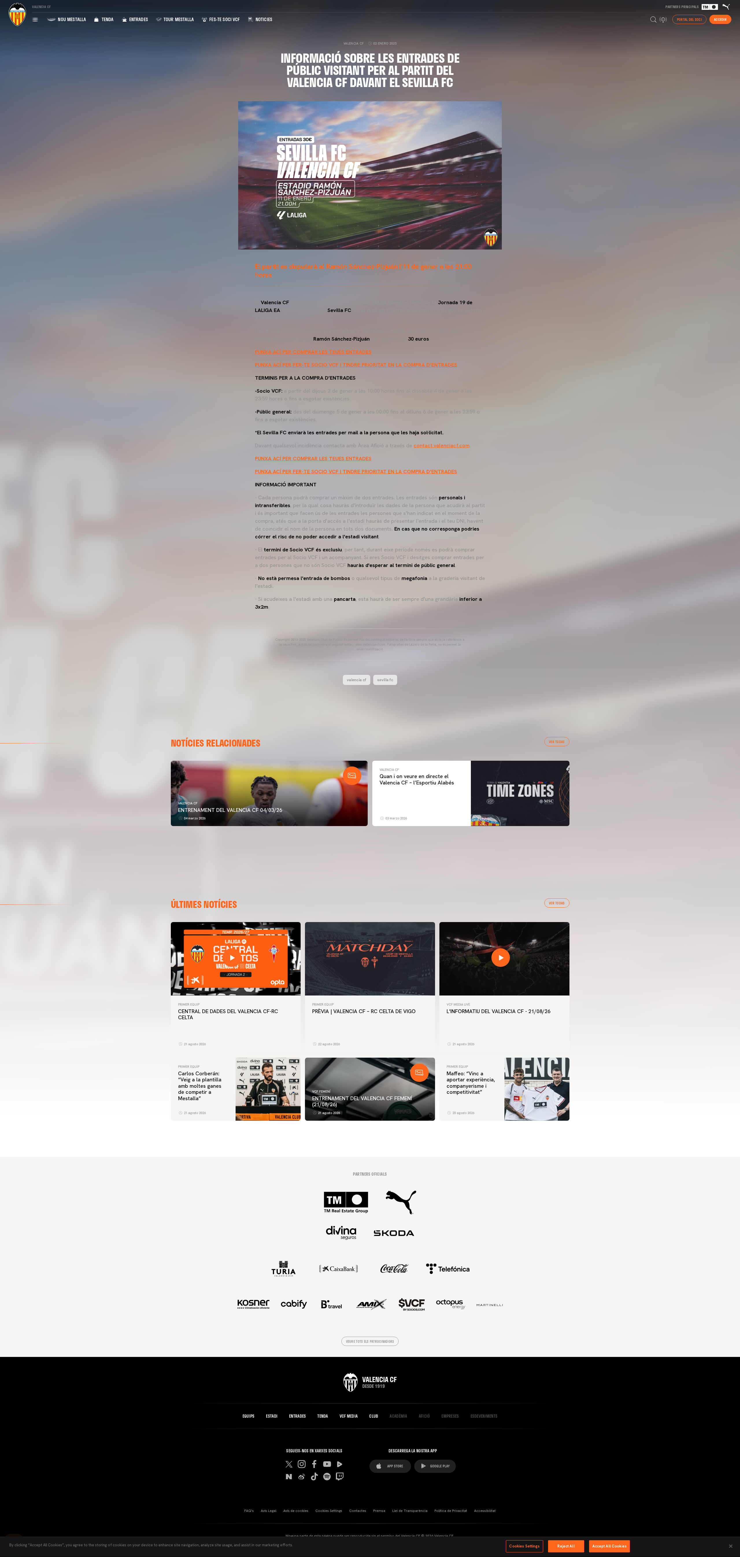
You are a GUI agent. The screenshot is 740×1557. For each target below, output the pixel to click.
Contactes (357, 1510)
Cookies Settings (328, 1510)
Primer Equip (188, 1004)
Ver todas (557, 741)
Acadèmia (398, 1416)
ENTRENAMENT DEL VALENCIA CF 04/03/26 (230, 810)
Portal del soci (689, 19)
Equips (249, 1416)
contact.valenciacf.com (441, 445)
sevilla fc (385, 680)
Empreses (450, 1416)
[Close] (730, 1546)
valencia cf (356, 680)
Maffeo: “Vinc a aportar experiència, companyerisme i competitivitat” (471, 1083)
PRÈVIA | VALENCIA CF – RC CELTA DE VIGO (364, 1011)
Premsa (379, 1510)
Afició (424, 1416)
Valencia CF (187, 803)
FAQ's (249, 1510)
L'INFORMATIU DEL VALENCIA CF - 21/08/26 (498, 1011)
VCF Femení (321, 1091)
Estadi (272, 1416)
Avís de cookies (295, 1510)
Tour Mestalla (178, 19)
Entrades (138, 19)
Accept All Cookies (609, 1546)
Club (373, 1416)
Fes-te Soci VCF (224, 19)
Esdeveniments (484, 1416)
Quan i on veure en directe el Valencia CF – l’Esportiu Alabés (417, 779)
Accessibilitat (485, 1510)
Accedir (720, 19)
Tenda (106, 19)
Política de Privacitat (450, 1510)
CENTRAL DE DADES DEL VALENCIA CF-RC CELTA (228, 1014)
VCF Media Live (458, 1004)
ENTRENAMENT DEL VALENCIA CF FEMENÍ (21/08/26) (362, 1101)
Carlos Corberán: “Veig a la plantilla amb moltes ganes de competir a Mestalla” (199, 1086)
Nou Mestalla (71, 19)
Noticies (263, 19)
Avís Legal (268, 1510)
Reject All (565, 1546)
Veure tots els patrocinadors (370, 1341)
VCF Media (349, 1416)
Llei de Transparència (410, 1510)
